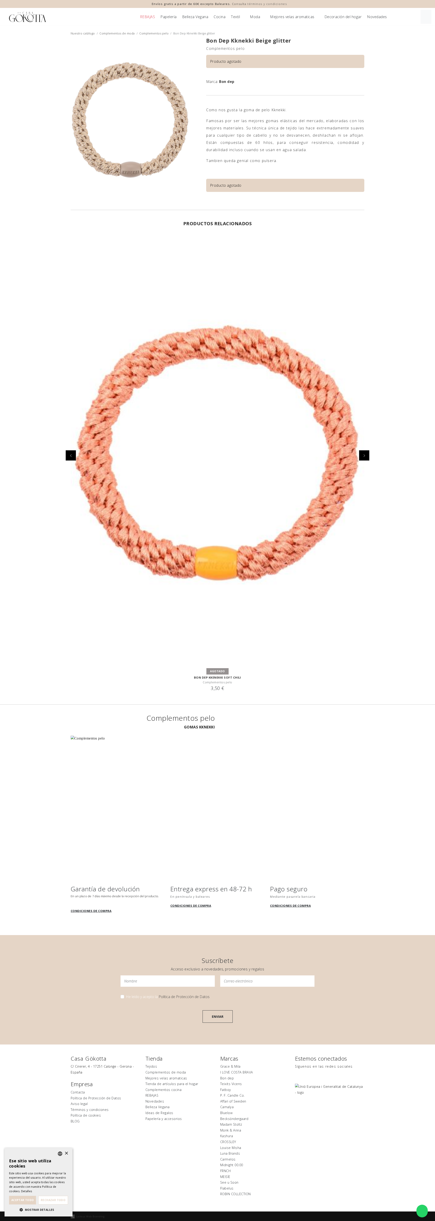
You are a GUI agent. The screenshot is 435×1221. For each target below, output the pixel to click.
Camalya (227, 1107)
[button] (38, 1209)
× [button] (66, 1153)
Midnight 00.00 (231, 1165)
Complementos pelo (154, 33)
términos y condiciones (267, 4)
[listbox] (60, 1153)
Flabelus (227, 1188)
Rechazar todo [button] (53, 1200)
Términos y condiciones (90, 1109)
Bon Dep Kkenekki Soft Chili (217, 677)
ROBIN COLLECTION (235, 1194)
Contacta (78, 1092)
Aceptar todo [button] (22, 1200)
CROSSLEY (228, 1142)
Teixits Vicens (231, 1084)
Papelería (168, 16)
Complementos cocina (163, 1090)
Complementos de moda (117, 33)
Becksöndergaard (234, 1119)
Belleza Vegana (195, 16)
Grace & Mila (230, 1066)
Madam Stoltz (231, 1124)
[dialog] (38, 1182)
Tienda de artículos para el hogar (171, 1084)
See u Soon (229, 1182)
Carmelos (228, 1159)
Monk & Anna (230, 1130)
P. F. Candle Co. (232, 1095)
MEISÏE (225, 1177)
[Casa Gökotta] (27, 17)
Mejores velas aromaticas (292, 16)
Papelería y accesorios (163, 1119)
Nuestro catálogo (83, 33)
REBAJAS (147, 16)
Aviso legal (79, 1104)
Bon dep (226, 81)
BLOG (75, 1121)
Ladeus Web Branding (90, 1216)
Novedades (377, 16)
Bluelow (226, 1113)
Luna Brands (230, 1153)
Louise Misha (230, 1148)
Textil (235, 16)
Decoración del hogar (343, 16)
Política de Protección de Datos (184, 996)
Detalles (26, 1191)
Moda (255, 16)
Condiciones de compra (91, 911)
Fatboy (225, 1090)
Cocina (219, 16)
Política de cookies (86, 1115)
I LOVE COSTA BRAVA (236, 1072)
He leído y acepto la (168, 996)
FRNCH (225, 1171)
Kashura (226, 1136)
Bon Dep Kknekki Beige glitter (248, 40)
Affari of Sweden (233, 1101)
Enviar (217, 1016)
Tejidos (151, 1066)
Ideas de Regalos (159, 1113)
